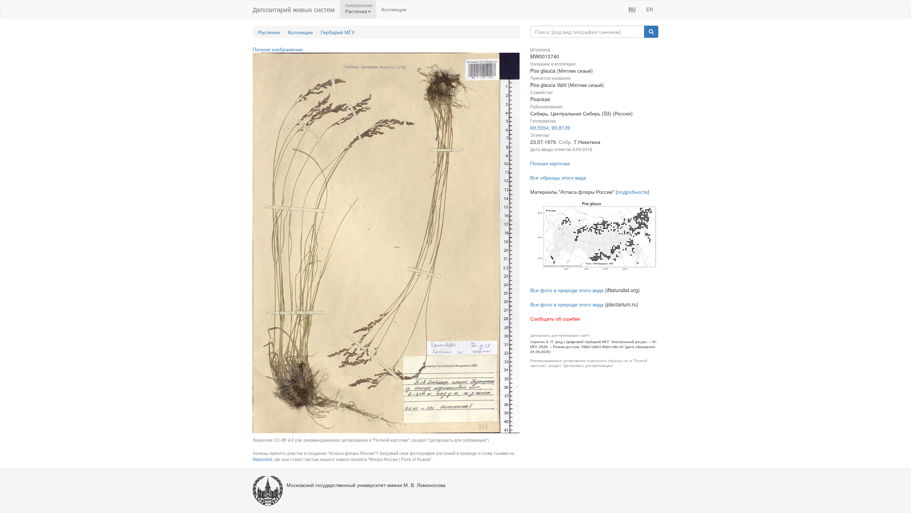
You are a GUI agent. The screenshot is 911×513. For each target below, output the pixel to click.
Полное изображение (278, 49)
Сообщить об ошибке (555, 318)
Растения (269, 32)
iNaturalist (262, 459)
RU (632, 9)
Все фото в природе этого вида (567, 290)
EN (649, 9)
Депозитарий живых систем (294, 9)
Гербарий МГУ (338, 32)
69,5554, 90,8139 (550, 127)
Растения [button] (356, 11)
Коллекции (393, 9)
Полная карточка (550, 163)
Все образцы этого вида (558, 177)
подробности (632, 191)
